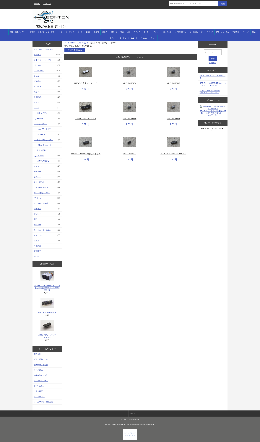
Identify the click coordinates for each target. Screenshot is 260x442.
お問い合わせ (39, 386)
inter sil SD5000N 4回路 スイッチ (85, 154)
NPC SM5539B (173, 118)
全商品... (37, 257)
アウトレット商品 (222, 32)
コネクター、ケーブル (46, 32)
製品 (254, 32)
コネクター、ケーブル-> (47, 60)
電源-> (47, 103)
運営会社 (37, 354)
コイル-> (47, 76)
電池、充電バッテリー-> (43, 49)
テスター (113, 38)
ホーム (37, 4)
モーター (147, 32)
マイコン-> (47, 235)
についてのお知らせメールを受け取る (213, 113)
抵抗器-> (47, 81)
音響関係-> (47, 97)
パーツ (60, 32)
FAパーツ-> (47, 198)
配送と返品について (42, 359)
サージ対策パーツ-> (47, 193)
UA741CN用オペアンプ (85, 118)
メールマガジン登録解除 (43, 402)
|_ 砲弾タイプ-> (47, 113)
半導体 (32, 32)
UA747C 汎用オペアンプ (85, 83)
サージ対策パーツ (196, 32)
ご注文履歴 (38, 391)
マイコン (144, 38)
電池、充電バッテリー (18, 32)
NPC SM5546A (129, 83)
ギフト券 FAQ (39, 397)
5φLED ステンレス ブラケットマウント (212, 77)
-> (47, 108)
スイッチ (137, 32)
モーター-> (47, 172)
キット (153, 38)
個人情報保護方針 (41, 365)
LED (73, 43)
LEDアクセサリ (82, 43)
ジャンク (245, 32)
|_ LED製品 (47, 156)
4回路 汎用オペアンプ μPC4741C (47, 336)
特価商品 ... (38, 246)
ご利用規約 (38, 370)
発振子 (104, 32)
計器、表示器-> (47, 182)
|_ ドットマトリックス (47, 140)
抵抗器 (88, 32)
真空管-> (47, 87)
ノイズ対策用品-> (47, 187)
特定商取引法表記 (41, 375)
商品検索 (213, 44)
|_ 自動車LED (40, 150)
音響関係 (113, 32)
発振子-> (47, 92)
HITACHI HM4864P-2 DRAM (173, 154)
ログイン (47, 4)
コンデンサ (70, 32)
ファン (155, 32)
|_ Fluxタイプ (47, 118)
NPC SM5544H (129, 118)
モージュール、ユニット (129, 38)
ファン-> (47, 177)
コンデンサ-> (47, 71)
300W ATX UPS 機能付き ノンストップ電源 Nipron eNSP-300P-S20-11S (47, 288)
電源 (122, 32)
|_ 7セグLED (47, 134)
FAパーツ (209, 32)
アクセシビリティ (41, 381)
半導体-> (47, 55)
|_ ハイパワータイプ (42, 129)
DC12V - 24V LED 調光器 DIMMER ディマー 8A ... (210, 92)
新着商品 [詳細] (47, 264)
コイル (79, 32)
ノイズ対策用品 (180, 32)
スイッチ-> (47, 166)
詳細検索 (212, 63)
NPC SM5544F (173, 83)
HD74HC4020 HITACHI (47, 313)
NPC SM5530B (129, 154)
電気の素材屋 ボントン (124, 424)
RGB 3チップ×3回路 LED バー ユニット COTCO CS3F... (213, 84)
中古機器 (236, 32)
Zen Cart (142, 424)
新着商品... (38, 251)
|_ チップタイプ (47, 124)
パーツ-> (47, 65)
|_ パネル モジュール (42, 145)
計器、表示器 (166, 32)
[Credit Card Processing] (130, 439)
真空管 (96, 32)
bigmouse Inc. (150, 424)
